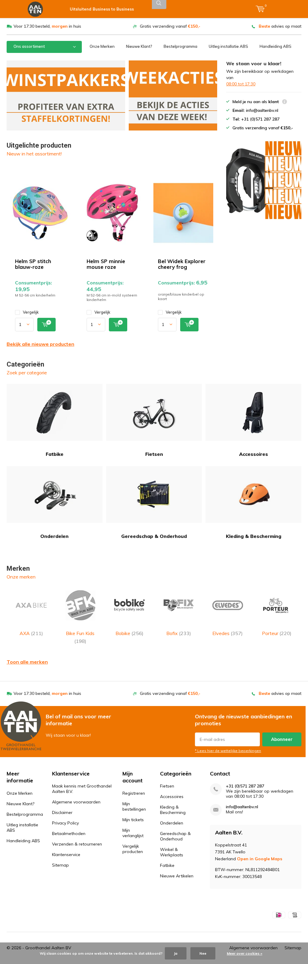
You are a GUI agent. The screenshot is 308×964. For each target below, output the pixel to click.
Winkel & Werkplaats (171, 852)
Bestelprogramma (180, 46)
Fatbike (54, 454)
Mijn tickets (133, 819)
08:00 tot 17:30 (240, 84)
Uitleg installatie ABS (228, 46)
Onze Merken (102, 46)
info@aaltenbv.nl (242, 806)
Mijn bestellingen (134, 806)
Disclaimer (62, 812)
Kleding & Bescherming (253, 536)
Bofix (178, 633)
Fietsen (154, 454)
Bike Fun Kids (80, 637)
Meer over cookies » (244, 953)
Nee (202, 953)
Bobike (129, 633)
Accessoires (253, 454)
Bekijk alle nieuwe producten (40, 344)
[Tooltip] (284, 102)
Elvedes (227, 633)
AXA (31, 633)
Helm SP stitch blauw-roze (33, 264)
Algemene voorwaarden (76, 802)
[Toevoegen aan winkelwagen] (46, 324)
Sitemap (60, 865)
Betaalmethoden (68, 833)
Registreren (133, 793)
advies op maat (280, 26)
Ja (175, 953)
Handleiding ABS (275, 46)
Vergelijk (31, 312)
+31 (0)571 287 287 (245, 786)
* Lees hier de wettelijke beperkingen (228, 750)
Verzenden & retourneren (77, 844)
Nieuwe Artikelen (176, 876)
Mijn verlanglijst (132, 832)
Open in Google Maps (259, 858)
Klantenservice (66, 854)
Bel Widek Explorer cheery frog (181, 264)
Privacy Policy (65, 823)
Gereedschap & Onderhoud (154, 536)
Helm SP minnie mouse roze (106, 264)
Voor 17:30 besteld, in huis (47, 26)
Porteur (276, 633)
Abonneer (282, 739)
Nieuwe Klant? (139, 46)
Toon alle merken (27, 662)
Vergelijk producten (132, 848)
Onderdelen (54, 536)
